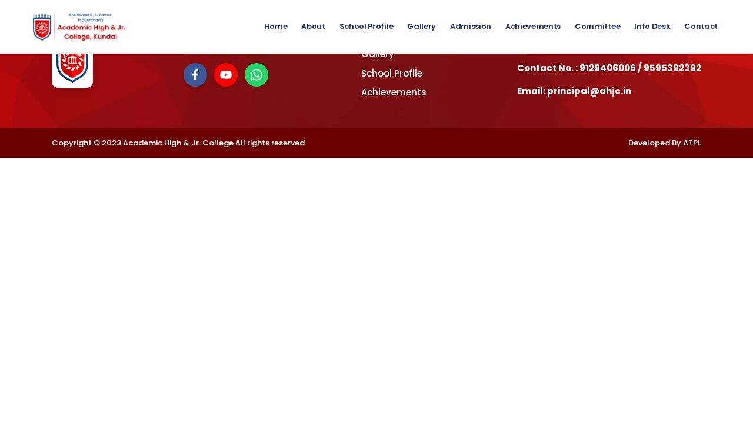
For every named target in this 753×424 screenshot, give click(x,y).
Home (276, 26)
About (313, 26)
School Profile (366, 26)
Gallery (421, 26)
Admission (470, 26)
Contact (701, 26)
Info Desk (652, 26)
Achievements (533, 26)
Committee (597, 26)
